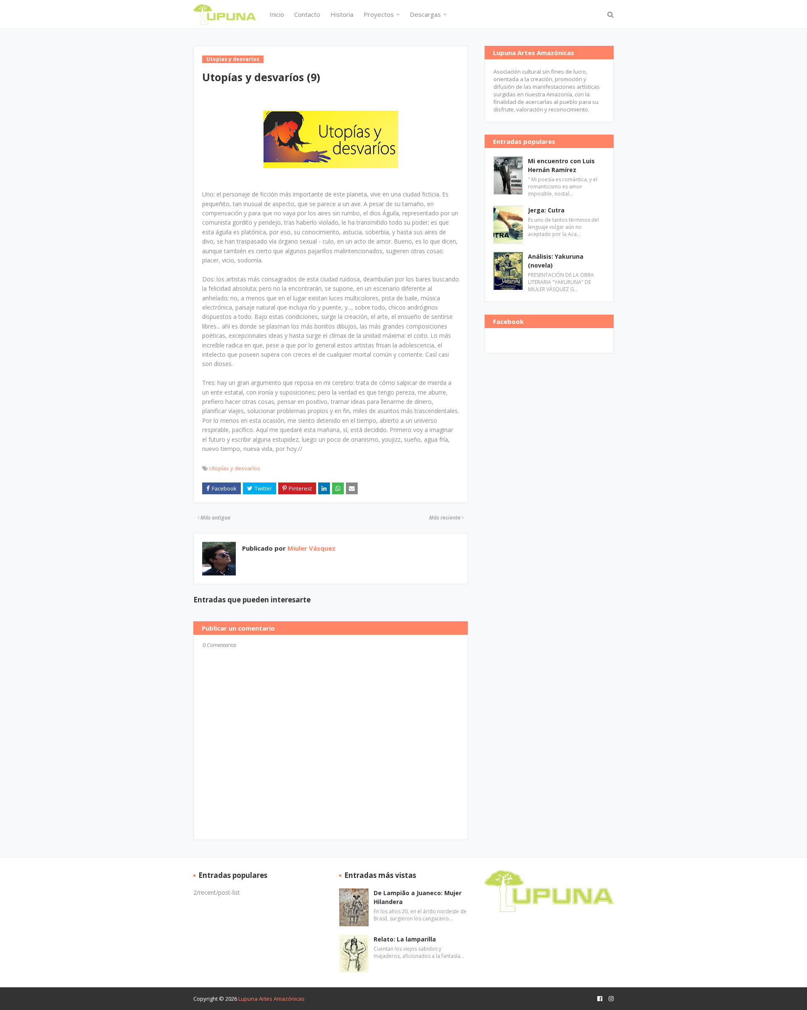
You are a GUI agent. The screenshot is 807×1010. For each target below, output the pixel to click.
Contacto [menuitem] (307, 14)
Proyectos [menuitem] (379, 14)
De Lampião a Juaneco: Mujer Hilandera (418, 897)
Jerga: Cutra (546, 210)
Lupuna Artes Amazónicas (271, 998)
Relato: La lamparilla (405, 939)
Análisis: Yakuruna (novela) (555, 260)
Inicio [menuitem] (276, 14)
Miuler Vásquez (310, 548)
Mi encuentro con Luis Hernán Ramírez (561, 165)
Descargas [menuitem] (425, 14)
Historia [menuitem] (341, 14)
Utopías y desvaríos (234, 468)
